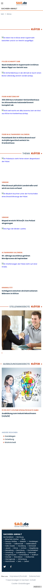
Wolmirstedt (10, 442)
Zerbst (26, 561)
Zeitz (19, 561)
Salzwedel (32, 552)
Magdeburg (33, 548)
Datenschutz (34, 576)
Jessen (8, 548)
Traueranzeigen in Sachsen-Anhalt (21, 580)
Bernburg (20, 537)
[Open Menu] (2, 4)
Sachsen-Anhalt (9, 9)
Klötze (35, 307)
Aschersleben (8, 537)
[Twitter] (4, 566)
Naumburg (20, 550)
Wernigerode (10, 559)
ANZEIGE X (37, 587)
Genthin (8, 544)
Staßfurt (35, 555)
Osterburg (9, 439)
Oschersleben (32, 550)
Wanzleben (18, 557)
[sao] (21, 525)
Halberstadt (18, 544)
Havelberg (22, 546)
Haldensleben (31, 544)
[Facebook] (10, 566)
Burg (23, 539)
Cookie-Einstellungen (20, 583)
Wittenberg (22, 559)
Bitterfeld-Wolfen (12, 539)
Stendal (8, 557)
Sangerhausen (10, 555)
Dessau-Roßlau (11, 541)
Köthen (23, 548)
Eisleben (23, 541)
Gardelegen (10, 436)
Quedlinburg (20, 552)
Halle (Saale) (10, 546)
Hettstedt (32, 546)
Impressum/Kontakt (18, 576)
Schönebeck (24, 555)
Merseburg (9, 550)
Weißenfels (29, 557)
